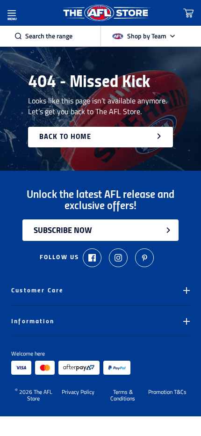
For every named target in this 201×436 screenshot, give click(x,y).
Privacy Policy (78, 392)
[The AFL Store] (106, 13)
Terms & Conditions (122, 395)
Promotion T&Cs (167, 392)
